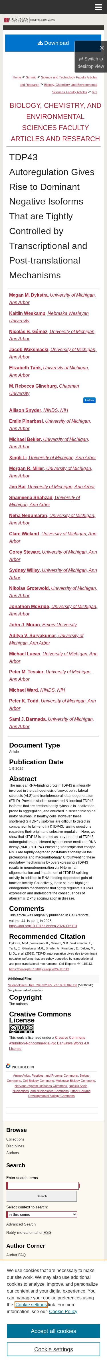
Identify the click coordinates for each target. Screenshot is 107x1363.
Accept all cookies (53, 1331)
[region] (53, 1311)
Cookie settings (31, 1304)
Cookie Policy (63, 1311)
